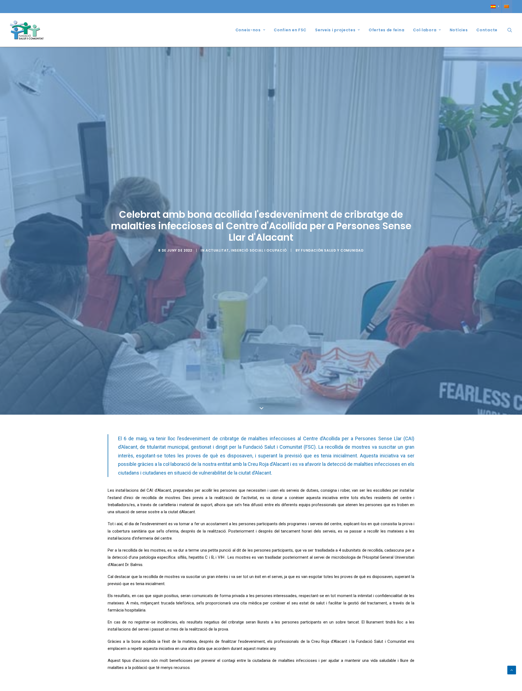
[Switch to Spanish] (496, 6)
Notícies (459, 30)
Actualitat (217, 250)
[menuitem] (496, 6)
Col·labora (424, 30)
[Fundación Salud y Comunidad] (28, 29)
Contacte (487, 30)
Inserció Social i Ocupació (259, 250)
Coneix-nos (248, 30)
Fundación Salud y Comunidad (332, 250)
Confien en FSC (290, 30)
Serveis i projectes (335, 30)
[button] (509, 30)
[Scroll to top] (511, 669)
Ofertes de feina (386, 30)
